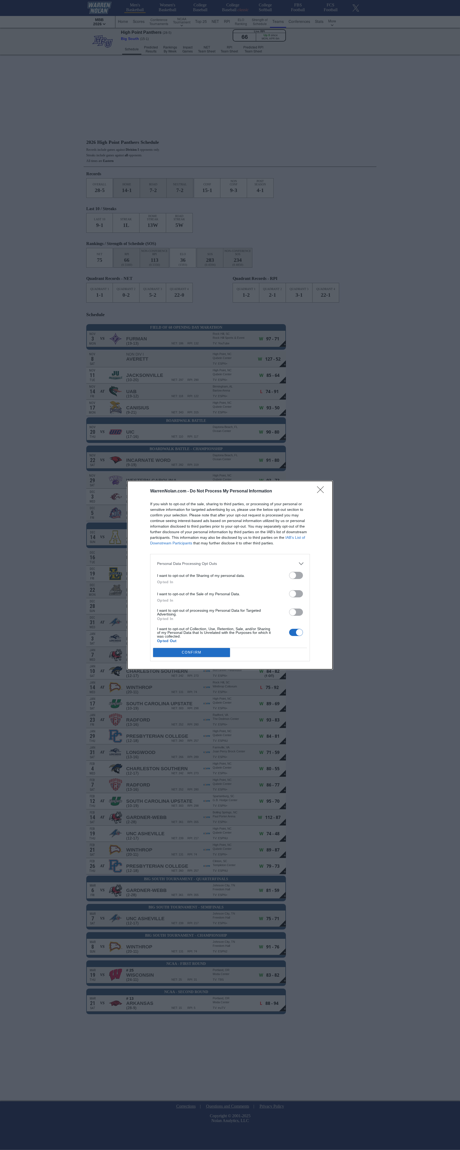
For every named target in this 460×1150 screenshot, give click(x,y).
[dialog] (230, 575)
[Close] (322, 491)
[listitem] (230, 563)
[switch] (296, 575)
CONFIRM (192, 652)
